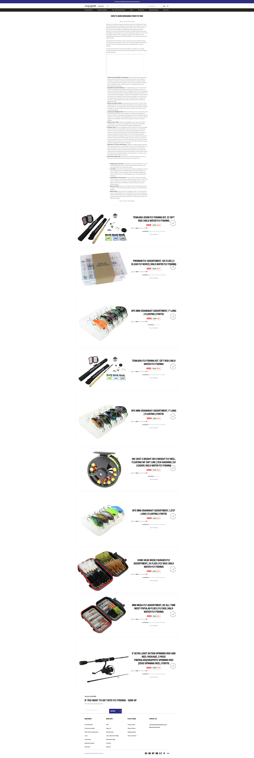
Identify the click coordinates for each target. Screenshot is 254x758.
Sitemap (108, 746)
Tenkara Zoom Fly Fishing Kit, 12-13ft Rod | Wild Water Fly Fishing (154, 219)
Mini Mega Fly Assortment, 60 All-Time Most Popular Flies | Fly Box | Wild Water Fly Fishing (153, 608)
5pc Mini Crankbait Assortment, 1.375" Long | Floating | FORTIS (153, 512)
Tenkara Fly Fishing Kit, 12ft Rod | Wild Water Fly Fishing (154, 362)
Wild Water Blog (110, 739)
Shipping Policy (132, 732)
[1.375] (80, 548)
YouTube (108, 743)
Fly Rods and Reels (102, 10)
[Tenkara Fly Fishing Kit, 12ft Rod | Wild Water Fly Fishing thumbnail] (119, 392)
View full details (154, 234)
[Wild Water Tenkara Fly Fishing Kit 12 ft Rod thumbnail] (80, 392)
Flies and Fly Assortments (118, 10)
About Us (108, 728)
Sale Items (166, 10)
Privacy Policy (131, 724)
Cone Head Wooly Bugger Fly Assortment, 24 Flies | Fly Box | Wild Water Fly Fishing (154, 563)
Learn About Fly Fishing (112, 735)
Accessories (141, 10)
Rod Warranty (110, 732)
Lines (131, 10)
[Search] (108, 6)
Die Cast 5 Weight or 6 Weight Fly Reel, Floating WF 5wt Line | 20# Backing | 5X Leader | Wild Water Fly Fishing (154, 462)
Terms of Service (132, 735)
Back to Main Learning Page (127, 21)
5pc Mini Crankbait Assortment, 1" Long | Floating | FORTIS (153, 312)
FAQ (107, 724)
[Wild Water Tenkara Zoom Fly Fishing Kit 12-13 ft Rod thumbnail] (80, 249)
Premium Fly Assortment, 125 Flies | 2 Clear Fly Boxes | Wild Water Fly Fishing (153, 262)
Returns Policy (131, 728)
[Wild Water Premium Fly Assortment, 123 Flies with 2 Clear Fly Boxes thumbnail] (80, 292)
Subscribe (112, 711)
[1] (80, 348)
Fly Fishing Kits (88, 10)
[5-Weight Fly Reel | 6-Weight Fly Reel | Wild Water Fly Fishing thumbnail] (80, 492)
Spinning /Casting (153, 10)
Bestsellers (101, 6)
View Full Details (153, 278)
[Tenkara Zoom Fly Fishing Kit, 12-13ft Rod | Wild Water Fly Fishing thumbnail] (119, 249)
